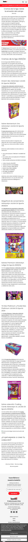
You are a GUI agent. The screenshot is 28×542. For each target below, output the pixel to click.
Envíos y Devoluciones (14, 522)
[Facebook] (14, 512)
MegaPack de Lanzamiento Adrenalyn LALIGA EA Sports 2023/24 (13, 209)
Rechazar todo (14, 536)
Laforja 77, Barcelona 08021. (14, 508)
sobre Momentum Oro (9, 131)
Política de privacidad (6, 530)
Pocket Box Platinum (10, 359)
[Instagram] (11, 512)
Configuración (14, 533)
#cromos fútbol (10, 464)
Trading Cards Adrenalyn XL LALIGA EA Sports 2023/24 (13, 412)
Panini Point (5, 51)
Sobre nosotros (14, 516)
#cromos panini (14, 466)
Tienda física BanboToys (14, 507)
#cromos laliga (18, 464)
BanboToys (6, 48)
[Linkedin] (16, 512)
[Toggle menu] (26, 2)
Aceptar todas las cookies (14, 539)
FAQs (14, 518)
